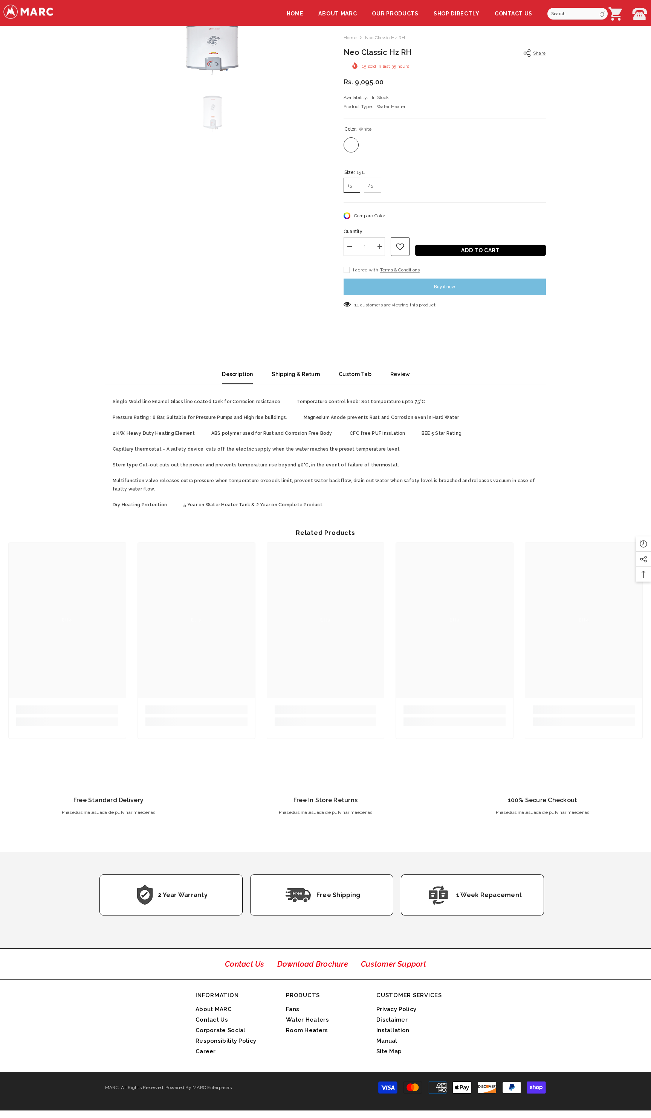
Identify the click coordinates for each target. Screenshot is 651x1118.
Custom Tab (355, 374)
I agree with (365, 270)
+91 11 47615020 (639, 14)
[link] (67, 709)
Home (350, 37)
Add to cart (478, 250)
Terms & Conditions (400, 270)
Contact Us (244, 964)
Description (237, 374)
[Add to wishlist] (400, 246)
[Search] (577, 14)
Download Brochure (312, 964)
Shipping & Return (296, 374)
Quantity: (354, 231)
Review (400, 374)
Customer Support (393, 964)
